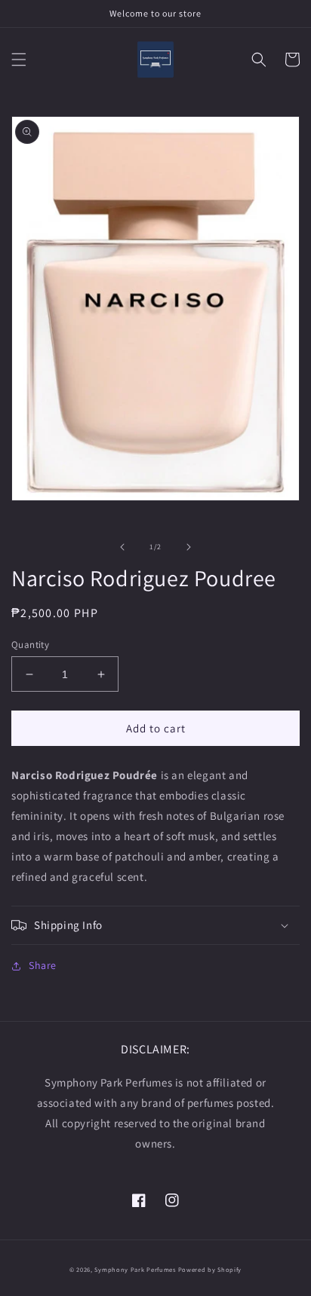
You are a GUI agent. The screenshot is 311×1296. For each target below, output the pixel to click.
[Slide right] (188, 547)
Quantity (30, 644)
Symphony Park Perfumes (134, 1269)
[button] (18, 59)
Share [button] (43, 965)
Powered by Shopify (210, 1269)
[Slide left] (122, 547)
